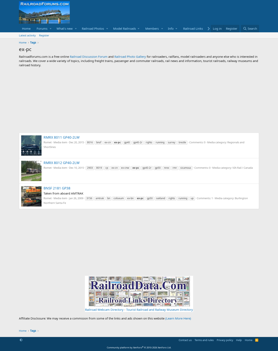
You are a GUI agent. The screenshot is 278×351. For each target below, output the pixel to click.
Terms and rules (204, 340)
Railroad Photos (93, 28)
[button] (51, 28)
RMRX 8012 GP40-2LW (62, 162)
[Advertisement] (139, 100)
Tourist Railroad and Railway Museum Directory (159, 310)
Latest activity (27, 35)
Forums (42, 28)
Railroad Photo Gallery (130, 56)
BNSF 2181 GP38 (57, 188)
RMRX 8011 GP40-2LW (62, 137)
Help (239, 340)
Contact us (185, 340)
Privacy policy (225, 340)
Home (26, 28)
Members (152, 28)
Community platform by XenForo (139, 347)
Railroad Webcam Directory (104, 310)
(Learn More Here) (178, 318)
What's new (65, 28)
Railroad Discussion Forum (88, 56)
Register (44, 35)
